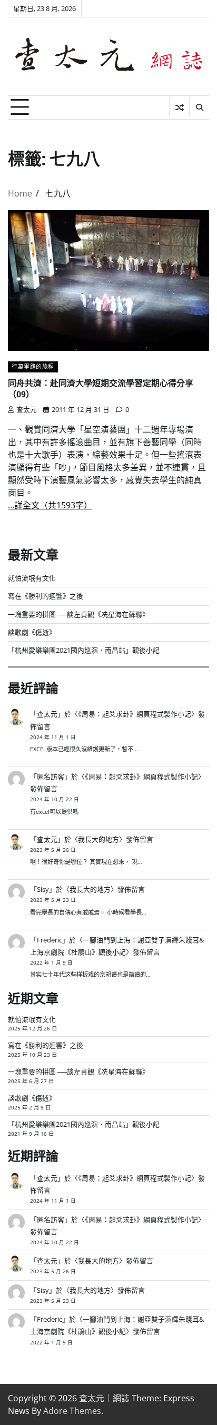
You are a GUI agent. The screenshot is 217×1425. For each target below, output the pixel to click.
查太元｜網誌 (104, 1398)
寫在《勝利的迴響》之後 (45, 596)
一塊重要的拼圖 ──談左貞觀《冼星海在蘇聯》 (78, 614)
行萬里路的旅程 (33, 366)
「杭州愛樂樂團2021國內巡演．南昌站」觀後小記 (84, 650)
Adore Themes (72, 1411)
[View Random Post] (179, 107)
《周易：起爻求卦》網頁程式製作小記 (134, 714)
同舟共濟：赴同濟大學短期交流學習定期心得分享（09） (100, 388)
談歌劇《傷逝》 (32, 632)
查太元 (26, 409)
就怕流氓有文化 (32, 578)
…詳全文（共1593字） (50, 505)
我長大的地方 (98, 839)
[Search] (199, 107)
